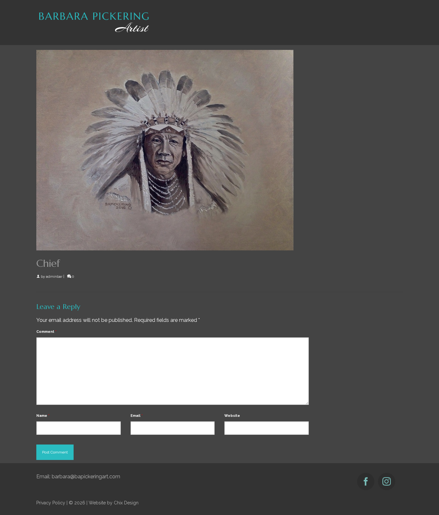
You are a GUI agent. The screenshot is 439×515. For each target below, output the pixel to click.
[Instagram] (386, 481)
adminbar (54, 277)
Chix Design (126, 502)
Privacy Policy (50, 502)
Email (136, 416)
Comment (46, 332)
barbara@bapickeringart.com (86, 476)
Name (42, 416)
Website (232, 416)
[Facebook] (365, 481)
